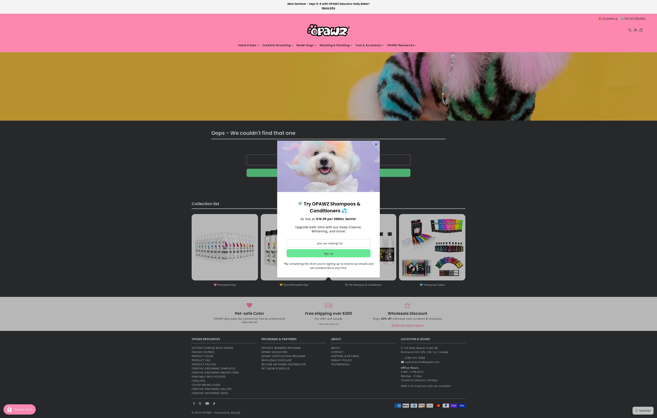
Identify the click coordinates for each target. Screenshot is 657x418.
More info (328, 8)
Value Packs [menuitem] (247, 45)
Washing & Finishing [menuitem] (334, 45)
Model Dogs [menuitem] (305, 45)
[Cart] (641, 30)
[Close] (376, 144)
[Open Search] (629, 30)
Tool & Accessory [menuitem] (368, 45)
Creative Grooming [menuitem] (276, 45)
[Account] (635, 30)
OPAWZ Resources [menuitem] (400, 45)
